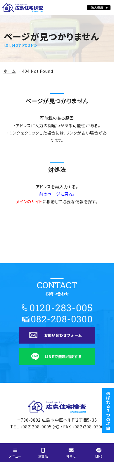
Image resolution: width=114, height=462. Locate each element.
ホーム (10, 71)
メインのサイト (29, 201)
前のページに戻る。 (57, 194)
